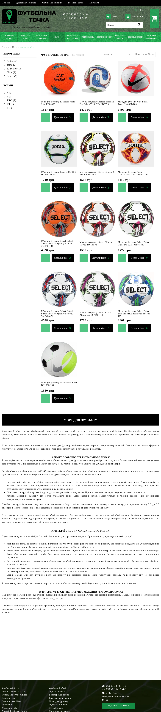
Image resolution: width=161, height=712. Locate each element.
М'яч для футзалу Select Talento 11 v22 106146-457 (96, 243)
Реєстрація (137, 16)
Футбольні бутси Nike (13, 691)
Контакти (94, 3)
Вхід (115, 16)
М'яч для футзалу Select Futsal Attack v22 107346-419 (95, 313)
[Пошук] (139, 25)
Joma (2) (12, 64)
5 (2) (9, 96)
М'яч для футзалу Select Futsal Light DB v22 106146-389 (134, 243)
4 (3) (9, 92)
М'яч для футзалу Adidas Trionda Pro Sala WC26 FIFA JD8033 (97, 103)
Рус (141, 10)
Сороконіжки (9, 698)
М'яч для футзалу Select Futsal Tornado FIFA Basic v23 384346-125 (134, 313)
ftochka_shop (110, 693)
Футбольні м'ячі (57, 688)
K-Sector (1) (14, 68)
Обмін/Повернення (52, 3)
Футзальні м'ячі (57, 691)
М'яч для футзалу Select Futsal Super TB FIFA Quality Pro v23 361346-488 (57, 243)
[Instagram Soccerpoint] (107, 699)
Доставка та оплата (26, 3)
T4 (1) (10, 104)
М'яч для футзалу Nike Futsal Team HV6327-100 (133, 103)
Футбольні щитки (58, 705)
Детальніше (61, 117)
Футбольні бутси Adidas (14, 695)
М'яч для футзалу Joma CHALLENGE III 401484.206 (133, 173)
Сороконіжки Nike (11, 701)
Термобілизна (56, 708)
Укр (137, 10)
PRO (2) (11, 100)
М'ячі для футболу (58, 701)
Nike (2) (11, 72)
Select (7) (12, 76)
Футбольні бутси (10, 688)
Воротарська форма (59, 695)
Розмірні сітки (75, 3)
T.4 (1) (10, 108)
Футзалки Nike (9, 708)
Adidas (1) (13, 61)
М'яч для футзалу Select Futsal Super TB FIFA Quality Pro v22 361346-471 (57, 313)
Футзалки (7, 705)
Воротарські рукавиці (60, 698)
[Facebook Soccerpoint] (102, 699)
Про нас (6, 3)
